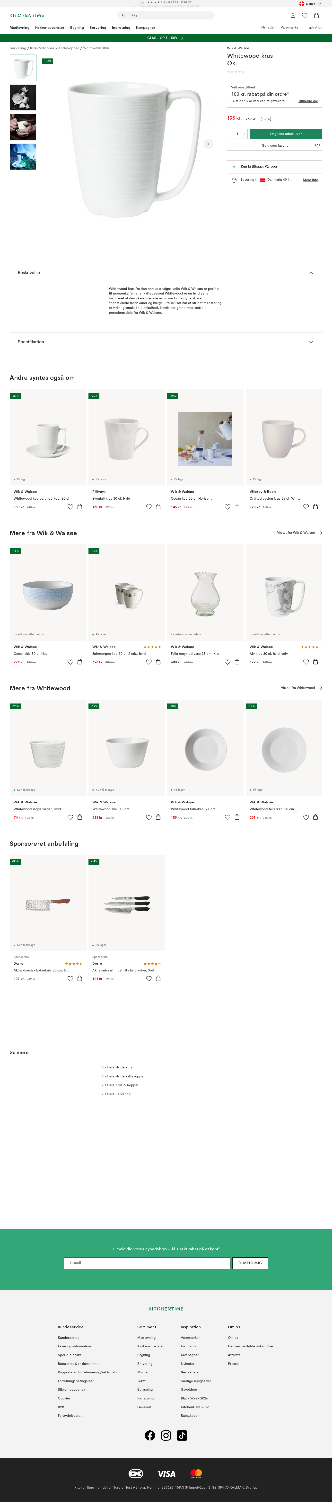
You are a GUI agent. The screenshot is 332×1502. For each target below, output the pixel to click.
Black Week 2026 (194, 1398)
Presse (233, 1364)
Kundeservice (68, 1338)
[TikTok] (182, 1435)
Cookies (64, 1398)
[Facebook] (150, 1435)
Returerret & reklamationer (79, 1364)
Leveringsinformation (74, 1346)
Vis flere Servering (116, 1094)
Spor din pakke (70, 1355)
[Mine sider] (293, 15)
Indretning (121, 27)
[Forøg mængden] (244, 134)
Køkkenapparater (49, 27)
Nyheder (268, 27)
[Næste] (208, 144)
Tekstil (142, 1381)
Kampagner (145, 27)
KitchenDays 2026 (195, 1407)
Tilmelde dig (308, 101)
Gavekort (144, 1407)
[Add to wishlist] (70, 507)
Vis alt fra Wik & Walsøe (296, 532)
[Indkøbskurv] (316, 15)
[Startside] (27, 15)
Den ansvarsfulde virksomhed (251, 1346)
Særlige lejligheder (196, 1381)
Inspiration (314, 27)
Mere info (310, 180)
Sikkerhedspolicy (71, 1390)
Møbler (143, 1372)
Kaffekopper (68, 48)
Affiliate (234, 1355)
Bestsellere (190, 1372)
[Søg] (124, 15)
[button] (236, 71)
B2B (61, 1407)
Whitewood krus (96, 48)
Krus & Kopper (42, 48)
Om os (233, 1338)
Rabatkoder (190, 1415)
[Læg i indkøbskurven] (80, 506)
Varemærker (290, 27)
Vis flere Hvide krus (116, 1067)
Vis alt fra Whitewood (298, 688)
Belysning (145, 1390)
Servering (98, 27)
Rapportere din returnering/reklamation (89, 1372)
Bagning (77, 27)
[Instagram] (166, 1435)
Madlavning (19, 27)
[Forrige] (53, 144)
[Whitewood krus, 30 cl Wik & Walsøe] (130, 143)
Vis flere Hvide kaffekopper (123, 1076)
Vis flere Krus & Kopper (120, 1085)
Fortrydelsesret (70, 1415)
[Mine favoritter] (305, 15)
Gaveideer (189, 1390)
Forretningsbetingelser (76, 1381)
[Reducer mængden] (230, 134)
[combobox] (310, 3)
